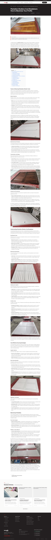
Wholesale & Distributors (29, 517)
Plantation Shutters (6, 517)
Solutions (22, 2)
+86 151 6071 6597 (45, 0)
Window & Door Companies (30, 522)
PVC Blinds (6, 524)
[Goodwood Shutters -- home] (10, 530)
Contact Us (44, 2)
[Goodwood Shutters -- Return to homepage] (6, 2)
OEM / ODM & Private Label (30, 518)
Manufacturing (26, 2)
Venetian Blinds (6, 522)
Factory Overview (17, 518)
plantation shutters (20, 42)
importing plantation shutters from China (25, 464)
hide (15, 70)
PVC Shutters (6, 519)
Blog (31, 2)
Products (18, 2)
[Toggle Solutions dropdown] (23, 2)
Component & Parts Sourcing (30, 521)
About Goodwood (17, 521)
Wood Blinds (6, 523)
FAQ (38, 517)
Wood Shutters (6, 518)
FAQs (30, 2)
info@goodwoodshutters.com (37, 0)
